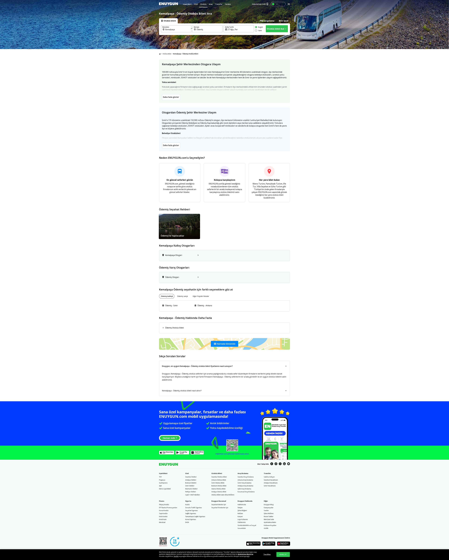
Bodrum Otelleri (190, 483)
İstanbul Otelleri (191, 477)
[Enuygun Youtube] (288, 464)
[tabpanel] (224, 29)
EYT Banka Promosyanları (168, 508)
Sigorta (188, 501)
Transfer (267, 473)
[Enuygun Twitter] (280, 464)
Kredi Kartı (162, 519)
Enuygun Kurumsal (218, 501)
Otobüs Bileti (167, 54)
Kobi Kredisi (163, 516)
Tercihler (267, 554)
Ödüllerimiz (242, 522)
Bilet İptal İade (269, 519)
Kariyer (240, 516)
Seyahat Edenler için (218, 504)
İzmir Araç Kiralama (244, 483)
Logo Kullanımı (243, 519)
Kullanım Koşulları (270, 525)
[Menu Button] (278, 4)
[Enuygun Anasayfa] (168, 4)
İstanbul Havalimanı (271, 480)
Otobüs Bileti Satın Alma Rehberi (222, 495)
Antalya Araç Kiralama (245, 486)
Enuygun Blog (268, 504)
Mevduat (162, 522)
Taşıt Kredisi (163, 513)
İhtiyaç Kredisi (164, 504)
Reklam (240, 513)
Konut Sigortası (190, 519)
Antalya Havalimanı (270, 483)
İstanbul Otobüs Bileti (219, 477)
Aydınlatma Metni (270, 522)
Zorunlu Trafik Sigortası (193, 508)
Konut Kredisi (163, 510)
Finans (161, 501)
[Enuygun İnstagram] (276, 464)
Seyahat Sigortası (191, 510)
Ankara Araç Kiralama (245, 480)
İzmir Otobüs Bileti (217, 483)
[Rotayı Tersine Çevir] (191, 28)
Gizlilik (266, 528)
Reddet (176, 556)
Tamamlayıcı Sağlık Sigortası (195, 516)
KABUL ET (283, 554)
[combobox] (177, 29)
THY (160, 477)
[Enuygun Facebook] (271, 464)
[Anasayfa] (160, 54)
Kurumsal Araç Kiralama (246, 492)
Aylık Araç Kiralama (244, 489)
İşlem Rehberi (268, 513)
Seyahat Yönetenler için (219, 508)
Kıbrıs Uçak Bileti (165, 489)
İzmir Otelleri (189, 486)
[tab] (168, 20)
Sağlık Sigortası (190, 513)
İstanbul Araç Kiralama (246, 477)
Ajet (160, 486)
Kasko (187, 504)
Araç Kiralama (243, 473)
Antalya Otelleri (190, 480)
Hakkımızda (242, 504)
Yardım (266, 510)
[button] (224, 344)
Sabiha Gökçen (269, 477)
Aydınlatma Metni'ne (245, 554)
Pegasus (162, 480)
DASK (187, 522)
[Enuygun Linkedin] (284, 464)
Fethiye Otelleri (190, 492)
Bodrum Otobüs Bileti (218, 486)
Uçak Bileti (163, 473)
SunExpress (163, 483)
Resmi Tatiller (268, 516)
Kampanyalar (268, 508)
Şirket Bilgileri (242, 510)
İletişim (240, 508)
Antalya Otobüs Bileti (218, 492)
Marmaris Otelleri (191, 489)
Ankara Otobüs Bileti (218, 480)
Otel (187, 473)
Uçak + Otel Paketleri (192, 495)
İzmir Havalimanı (270, 486)
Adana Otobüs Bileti (218, 489)
